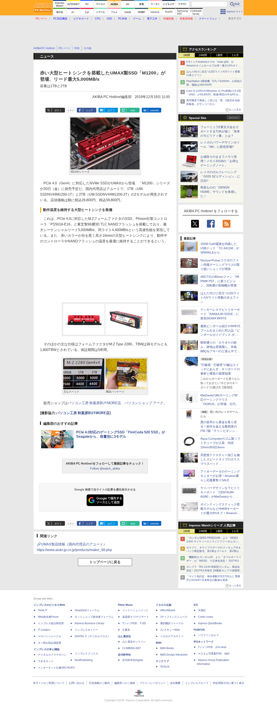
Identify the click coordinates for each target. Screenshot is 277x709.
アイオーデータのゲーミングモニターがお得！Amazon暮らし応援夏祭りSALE (220, 476)
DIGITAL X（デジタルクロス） (92, 636)
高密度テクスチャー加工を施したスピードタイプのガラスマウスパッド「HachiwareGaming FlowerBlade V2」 (220, 463)
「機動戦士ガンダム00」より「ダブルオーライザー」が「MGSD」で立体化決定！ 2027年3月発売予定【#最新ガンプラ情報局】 (213, 561)
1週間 (219, 55)
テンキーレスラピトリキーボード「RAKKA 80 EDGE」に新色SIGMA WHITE (220, 314)
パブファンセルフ (208, 635)
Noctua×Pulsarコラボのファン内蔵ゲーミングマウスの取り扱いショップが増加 (220, 265)
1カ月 (235, 55)
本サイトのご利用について (48, 683)
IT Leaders (44, 629)
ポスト (58, 110)
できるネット (45, 661)
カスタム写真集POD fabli (213, 653)
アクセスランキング (202, 49)
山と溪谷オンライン (134, 641)
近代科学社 (124, 654)
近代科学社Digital (132, 660)
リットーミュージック (135, 610)
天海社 (202, 610)
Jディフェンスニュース (173, 616)
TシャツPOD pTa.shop (212, 647)
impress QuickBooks (210, 623)
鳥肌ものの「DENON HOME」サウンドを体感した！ (218, 192)
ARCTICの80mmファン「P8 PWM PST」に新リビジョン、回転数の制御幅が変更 (219, 281)
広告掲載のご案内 (99, 683)
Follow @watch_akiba (105, 468)
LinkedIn (154, 110)
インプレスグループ (196, 683)
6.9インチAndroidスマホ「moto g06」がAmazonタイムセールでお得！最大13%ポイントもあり (213, 65)
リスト (70, 110)
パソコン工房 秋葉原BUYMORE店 (94, 403)
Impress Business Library (89, 623)
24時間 (203, 55)
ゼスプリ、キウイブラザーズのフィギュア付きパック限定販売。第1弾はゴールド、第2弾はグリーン (213, 551)
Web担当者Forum (48, 616)
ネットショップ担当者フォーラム (94, 616)
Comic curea (205, 616)
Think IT (42, 610)
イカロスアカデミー (172, 636)
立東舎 (126, 629)
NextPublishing (84, 660)
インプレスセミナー (86, 629)
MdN (158, 642)
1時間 (186, 55)
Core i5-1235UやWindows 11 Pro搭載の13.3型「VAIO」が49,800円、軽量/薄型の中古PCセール (213, 94)
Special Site (197, 118)
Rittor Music (125, 604)
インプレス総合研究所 (51, 623)
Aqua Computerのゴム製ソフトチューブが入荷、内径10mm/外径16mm (220, 443)
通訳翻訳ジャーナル (172, 623)
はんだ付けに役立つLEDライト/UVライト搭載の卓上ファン (220, 297)
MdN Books (167, 648)
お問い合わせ (76, 683)
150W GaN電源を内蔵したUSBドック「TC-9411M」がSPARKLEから (219, 248)
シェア (89, 110)
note (132, 110)
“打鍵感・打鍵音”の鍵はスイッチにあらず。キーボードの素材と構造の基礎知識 (220, 369)
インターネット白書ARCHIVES (56, 667)
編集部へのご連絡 (124, 683)
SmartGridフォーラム (87, 610)
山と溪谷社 (124, 636)
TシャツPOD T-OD (134, 623)
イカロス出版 (163, 604)
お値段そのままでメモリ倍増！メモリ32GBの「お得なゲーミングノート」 (219, 161)
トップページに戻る (105, 562)
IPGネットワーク (204, 641)
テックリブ (162, 661)
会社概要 (175, 683)
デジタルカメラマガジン (52, 654)
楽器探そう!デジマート (135, 616)
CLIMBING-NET (131, 648)
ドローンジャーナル (49, 636)
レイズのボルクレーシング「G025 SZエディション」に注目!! (220, 176)
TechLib (164, 666)
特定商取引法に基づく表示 (228, 683)
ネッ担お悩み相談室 (49, 642)
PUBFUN (199, 629)
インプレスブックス (86, 653)
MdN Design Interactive (174, 654)
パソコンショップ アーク (143, 403)
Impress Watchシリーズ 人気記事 (212, 525)
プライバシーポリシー (153, 683)
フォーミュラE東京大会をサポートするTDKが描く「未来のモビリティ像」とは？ (220, 131)
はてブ (111, 110)
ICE (196, 604)
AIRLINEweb (167, 610)
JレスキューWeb (170, 629)
